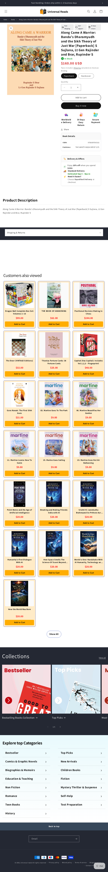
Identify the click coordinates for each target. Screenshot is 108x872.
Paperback (69, 76)
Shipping (77, 68)
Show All (54, 634)
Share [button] (66, 129)
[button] (6, 11)
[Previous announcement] (5, 3)
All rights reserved (39, 863)
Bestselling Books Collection (18, 717)
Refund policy (67, 863)
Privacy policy (54, 863)
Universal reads (26, 863)
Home (5, 20)
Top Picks (57, 717)
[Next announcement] (102, 3)
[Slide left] (48, 727)
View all (102, 657)
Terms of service (81, 863)
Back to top (54, 826)
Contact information (93, 865)
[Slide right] (60, 727)
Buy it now (81, 105)
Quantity (64, 82)
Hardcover (86, 76)
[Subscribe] (76, 839)
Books (13, 20)
